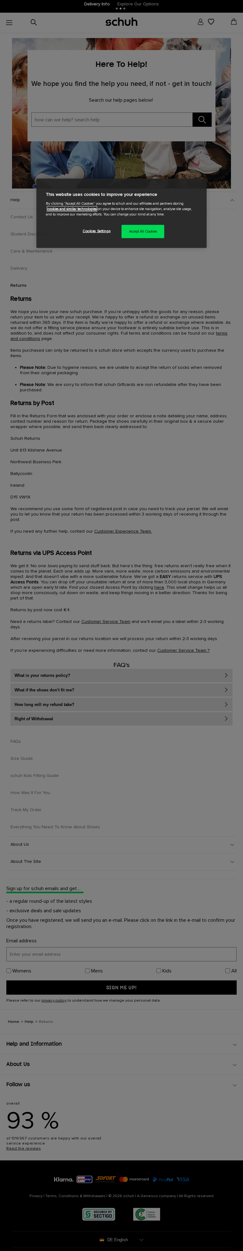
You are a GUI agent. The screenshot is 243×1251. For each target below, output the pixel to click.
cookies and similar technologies (72, 209)
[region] (121, 213)
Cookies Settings (96, 231)
